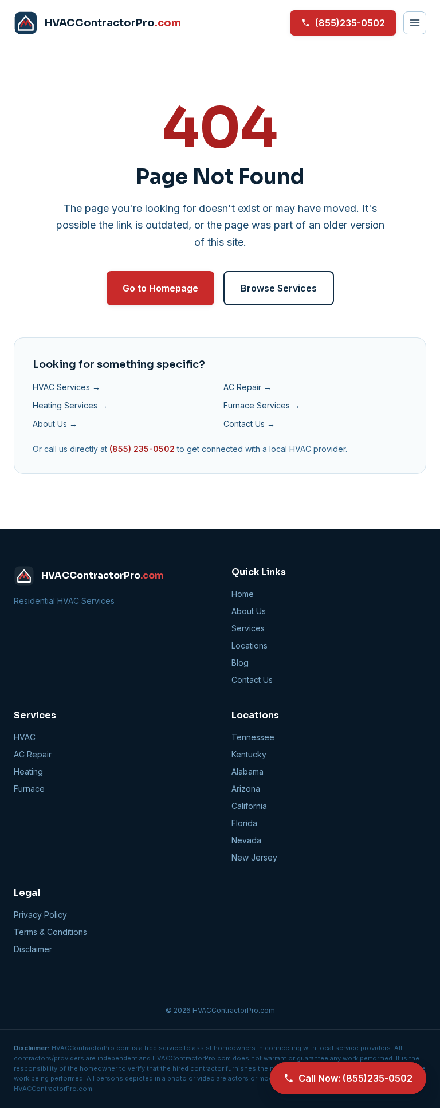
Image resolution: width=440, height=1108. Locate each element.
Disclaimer (33, 949)
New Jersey (254, 857)
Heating (28, 771)
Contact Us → (249, 424)
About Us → (55, 424)
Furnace (29, 788)
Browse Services (279, 288)
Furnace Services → (261, 405)
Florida (244, 823)
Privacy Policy (40, 915)
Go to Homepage (160, 288)
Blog (240, 662)
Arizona (245, 788)
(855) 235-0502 (142, 449)
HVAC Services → (66, 387)
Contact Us (252, 680)
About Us (248, 611)
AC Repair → (247, 387)
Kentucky (248, 754)
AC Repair (33, 754)
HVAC (25, 737)
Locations (249, 645)
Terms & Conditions (50, 932)
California (249, 806)
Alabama (247, 771)
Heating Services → (70, 405)
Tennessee (252, 737)
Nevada (246, 840)
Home (242, 594)
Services (248, 628)
